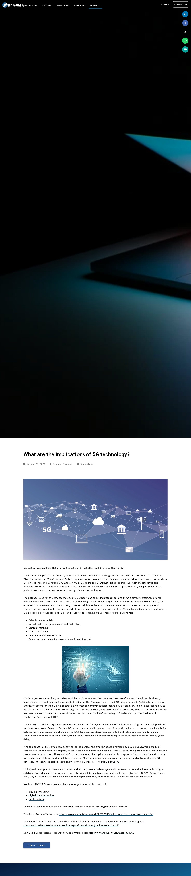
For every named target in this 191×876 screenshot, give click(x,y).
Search (165, 4)
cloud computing (39, 791)
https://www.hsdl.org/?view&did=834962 (111, 832)
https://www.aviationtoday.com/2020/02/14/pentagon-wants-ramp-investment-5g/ (106, 814)
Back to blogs (38, 845)
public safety (36, 799)
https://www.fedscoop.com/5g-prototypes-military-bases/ (93, 806)
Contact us (180, 4)
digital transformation (41, 795)
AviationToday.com (108, 761)
